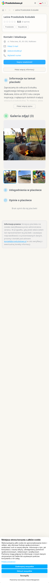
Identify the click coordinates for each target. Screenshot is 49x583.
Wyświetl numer (14, 55)
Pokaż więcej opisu (24, 106)
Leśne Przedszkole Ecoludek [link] (26, 10)
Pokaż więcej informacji (24, 69)
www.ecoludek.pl (15, 51)
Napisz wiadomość (24, 62)
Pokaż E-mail (13, 46)
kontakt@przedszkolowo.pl (15, 241)
